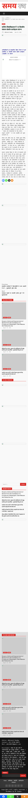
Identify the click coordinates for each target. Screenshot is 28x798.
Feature (5, 317)
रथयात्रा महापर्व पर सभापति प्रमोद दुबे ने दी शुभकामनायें (13, 293)
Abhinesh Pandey (8, 32)
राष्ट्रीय (15, 780)
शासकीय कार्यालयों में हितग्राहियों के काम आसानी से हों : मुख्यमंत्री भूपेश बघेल (14, 286)
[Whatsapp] (6, 180)
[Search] (24, 13)
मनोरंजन (14, 782)
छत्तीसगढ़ (3, 24)
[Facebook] (3, 180)
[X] (9, 180)
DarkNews (9, 791)
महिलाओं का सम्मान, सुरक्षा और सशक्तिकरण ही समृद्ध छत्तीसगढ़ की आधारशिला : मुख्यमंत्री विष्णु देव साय (14, 338)
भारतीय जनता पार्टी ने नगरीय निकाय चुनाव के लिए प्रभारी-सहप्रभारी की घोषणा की (14, 362)
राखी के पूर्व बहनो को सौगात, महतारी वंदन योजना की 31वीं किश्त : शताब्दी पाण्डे (14, 721)
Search (5, 772)
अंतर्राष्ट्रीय (21, 780)
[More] (12, 180)
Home (5, 780)
